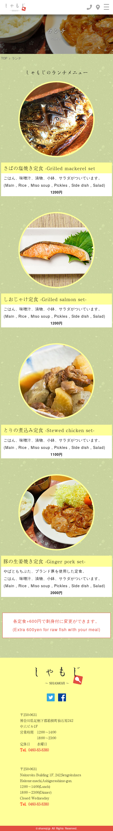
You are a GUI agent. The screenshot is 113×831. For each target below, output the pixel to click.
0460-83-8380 (38, 749)
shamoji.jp (44, 828)
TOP (4, 58)
